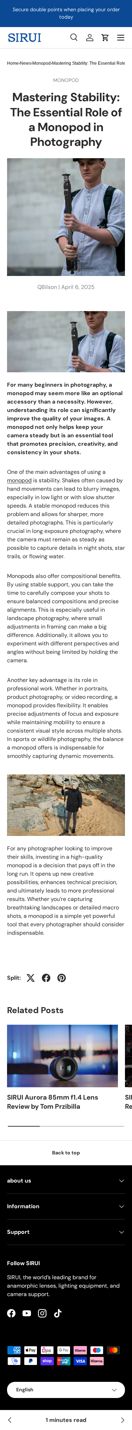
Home (13, 63)
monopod (19, 480)
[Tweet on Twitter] (30, 978)
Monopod (41, 63)
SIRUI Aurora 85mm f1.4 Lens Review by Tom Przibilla (52, 1102)
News (25, 63)
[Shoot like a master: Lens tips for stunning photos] (10, 1420)
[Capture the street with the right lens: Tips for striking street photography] (122, 1420)
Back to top (66, 1152)
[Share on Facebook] (46, 978)
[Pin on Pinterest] (61, 978)
